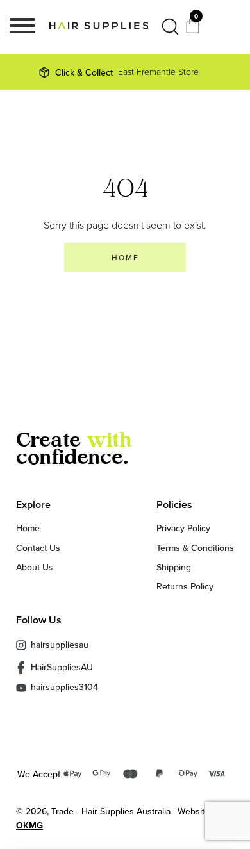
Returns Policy (184, 586)
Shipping (173, 567)
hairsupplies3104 (64, 687)
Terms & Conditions (195, 547)
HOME (125, 257)
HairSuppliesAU (62, 667)
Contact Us (38, 547)
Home (28, 528)
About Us (34, 567)
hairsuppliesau (59, 644)
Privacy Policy (183, 528)
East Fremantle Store (127, 72)
